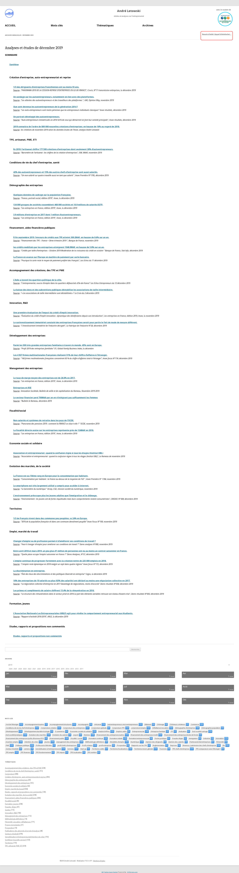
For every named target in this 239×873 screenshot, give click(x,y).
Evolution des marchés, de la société (18, 795)
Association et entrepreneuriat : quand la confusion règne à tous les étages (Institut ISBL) (58, 453)
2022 (29, 669)
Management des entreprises (16, 816)
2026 (10, 669)
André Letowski (129, 11)
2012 (77, 669)
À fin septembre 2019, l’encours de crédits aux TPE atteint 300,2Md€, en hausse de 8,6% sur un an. (61, 237)
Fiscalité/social (10, 801)
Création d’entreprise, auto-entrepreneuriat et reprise (25, 777)
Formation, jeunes (12, 804)
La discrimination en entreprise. (29, 571)
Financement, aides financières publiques (21, 798)
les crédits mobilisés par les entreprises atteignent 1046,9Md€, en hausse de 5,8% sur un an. (58, 247)
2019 (10, 665)
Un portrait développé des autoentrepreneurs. (36, 116)
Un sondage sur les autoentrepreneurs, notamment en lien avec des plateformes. (53, 97)
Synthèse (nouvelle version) (15, 840)
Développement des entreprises (17, 783)
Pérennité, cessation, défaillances (18, 822)
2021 (34, 669)
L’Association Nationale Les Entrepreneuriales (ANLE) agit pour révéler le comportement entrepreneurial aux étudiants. (73, 613)
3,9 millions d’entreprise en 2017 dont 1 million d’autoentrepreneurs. (47, 214)
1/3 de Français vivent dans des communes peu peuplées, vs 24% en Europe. (50, 518)
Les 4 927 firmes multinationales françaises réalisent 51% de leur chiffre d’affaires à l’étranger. (60, 355)
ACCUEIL (10, 25)
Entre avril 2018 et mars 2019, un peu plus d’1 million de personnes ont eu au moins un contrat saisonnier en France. (70, 551)
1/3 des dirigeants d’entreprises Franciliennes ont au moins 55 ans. (46, 87)
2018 (48, 669)
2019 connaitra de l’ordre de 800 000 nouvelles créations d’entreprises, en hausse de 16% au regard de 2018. (66, 126)
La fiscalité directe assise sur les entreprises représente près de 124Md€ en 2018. (53, 430)
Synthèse (14, 64)
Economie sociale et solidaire (16, 786)
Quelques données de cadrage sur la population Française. (42, 195)
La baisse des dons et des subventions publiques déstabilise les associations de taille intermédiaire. (63, 290)
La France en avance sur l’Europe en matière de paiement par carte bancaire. (51, 257)
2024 (20, 669)
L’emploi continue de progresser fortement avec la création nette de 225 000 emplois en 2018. (59, 561)
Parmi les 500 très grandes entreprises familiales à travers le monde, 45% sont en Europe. (57, 345)
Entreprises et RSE (22, 387)
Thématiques (105, 25)
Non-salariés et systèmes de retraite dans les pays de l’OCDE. (43, 420)
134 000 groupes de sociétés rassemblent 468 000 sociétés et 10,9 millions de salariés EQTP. (58, 204)
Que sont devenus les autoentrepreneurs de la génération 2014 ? (45, 106)
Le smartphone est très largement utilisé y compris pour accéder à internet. (51, 485)
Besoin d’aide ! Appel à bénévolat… (216, 34)
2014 (67, 669)
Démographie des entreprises (16, 780)
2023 (25, 669)
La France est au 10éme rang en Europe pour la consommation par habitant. (50, 476)
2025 (15, 669)
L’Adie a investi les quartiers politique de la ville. (37, 280)
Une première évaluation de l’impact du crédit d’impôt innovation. (46, 312)
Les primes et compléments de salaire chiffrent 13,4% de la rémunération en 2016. (53, 590)
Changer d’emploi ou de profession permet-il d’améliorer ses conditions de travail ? (54, 541)
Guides (7, 810)
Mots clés (57, 25)
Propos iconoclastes (12, 825)
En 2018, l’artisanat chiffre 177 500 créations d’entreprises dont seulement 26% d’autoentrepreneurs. (63, 149)
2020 (39, 669)
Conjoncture (9, 774)
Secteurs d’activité (12, 834)
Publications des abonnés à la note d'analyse (22, 831)
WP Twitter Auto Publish (110, 872)
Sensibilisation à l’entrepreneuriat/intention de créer (25, 837)
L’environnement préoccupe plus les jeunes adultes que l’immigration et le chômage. (55, 495)
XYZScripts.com (132, 872)
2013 (72, 669)
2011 (81, 669)
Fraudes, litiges (10, 807)
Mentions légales (99, 861)
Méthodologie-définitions (14, 819)
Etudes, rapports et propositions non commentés (37, 636)
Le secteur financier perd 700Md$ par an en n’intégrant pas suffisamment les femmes (55, 397)
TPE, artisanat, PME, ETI (13, 846)
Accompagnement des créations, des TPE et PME (23, 768)
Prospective (9, 828)
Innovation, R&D (11, 813)
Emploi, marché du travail (14, 789)
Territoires (9, 843)
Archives (147, 25)
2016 (58, 669)
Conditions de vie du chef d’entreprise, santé (22, 771)
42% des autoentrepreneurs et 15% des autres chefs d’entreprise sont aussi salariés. (55, 172)
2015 (62, 669)
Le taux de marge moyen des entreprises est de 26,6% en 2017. (44, 378)
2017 (53, 669)
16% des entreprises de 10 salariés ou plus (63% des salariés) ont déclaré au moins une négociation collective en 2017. (71, 580)
